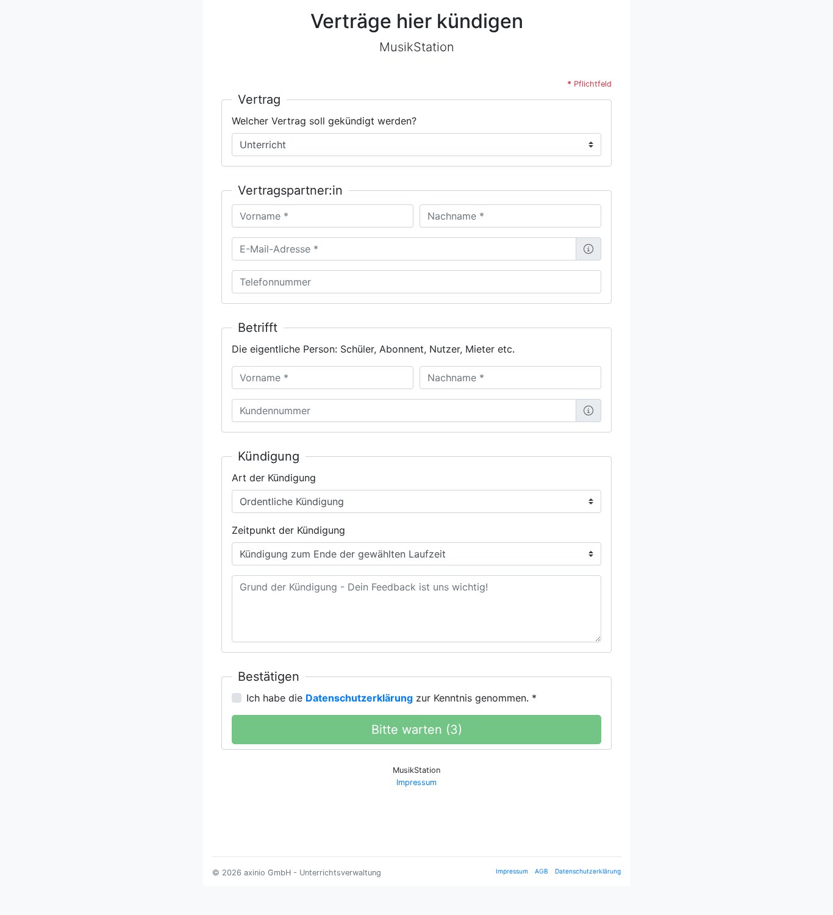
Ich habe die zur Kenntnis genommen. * (391, 698)
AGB (541, 871)
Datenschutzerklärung (588, 871)
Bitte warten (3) (416, 729)
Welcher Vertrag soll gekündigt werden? (324, 121)
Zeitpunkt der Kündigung (288, 530)
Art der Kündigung (274, 478)
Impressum (416, 782)
